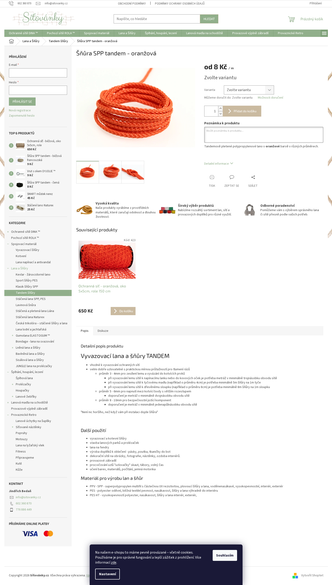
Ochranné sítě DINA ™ (25, 232)
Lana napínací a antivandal (33, 262)
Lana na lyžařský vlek (30, 445)
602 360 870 (23, 503)
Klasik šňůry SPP (27, 286)
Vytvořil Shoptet (312, 575)
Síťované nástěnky (28, 427)
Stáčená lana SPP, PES (31, 299)
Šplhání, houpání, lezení (27, 372)
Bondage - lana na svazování (35, 341)
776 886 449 (23, 509)
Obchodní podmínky (132, 4)
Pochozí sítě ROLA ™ (25, 238)
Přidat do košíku (245, 111)
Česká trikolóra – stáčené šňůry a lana (41, 323)
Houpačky (22, 390)
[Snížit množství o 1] (220, 113)
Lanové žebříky (26, 396)
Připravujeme (25, 457)
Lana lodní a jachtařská (31, 329)
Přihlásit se (22, 101)
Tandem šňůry (25, 293)
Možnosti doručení (270, 98)
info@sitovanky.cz (28, 497)
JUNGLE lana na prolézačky (34, 366)
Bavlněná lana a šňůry (30, 354)
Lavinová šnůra (26, 305)
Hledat (209, 19)
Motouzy (22, 439)
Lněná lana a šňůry (28, 347)
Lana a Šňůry (19, 268)
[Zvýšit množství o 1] (220, 108)
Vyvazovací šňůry (27, 250)
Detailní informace (216, 163)
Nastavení (107, 574)
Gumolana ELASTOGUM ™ (33, 335)
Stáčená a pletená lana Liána (35, 311)
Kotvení (21, 256)
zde (113, 562)
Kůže (19, 469)
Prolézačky (23, 384)
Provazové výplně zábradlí (29, 408)
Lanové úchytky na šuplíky (33, 421)
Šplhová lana (24, 378)
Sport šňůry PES (27, 280)
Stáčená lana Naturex (30, 317)
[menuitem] (23, 33)
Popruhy (21, 433)
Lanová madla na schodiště (29, 402)
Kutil (19, 463)
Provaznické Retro (24, 415)
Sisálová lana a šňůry (30, 360)
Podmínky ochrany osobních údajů (180, 4)
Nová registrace (20, 110)
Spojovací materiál (24, 244)
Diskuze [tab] (103, 331)
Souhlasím (225, 555)
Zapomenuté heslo (22, 116)
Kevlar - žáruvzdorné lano (33, 274)
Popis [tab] (85, 331)
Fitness (21, 451)
